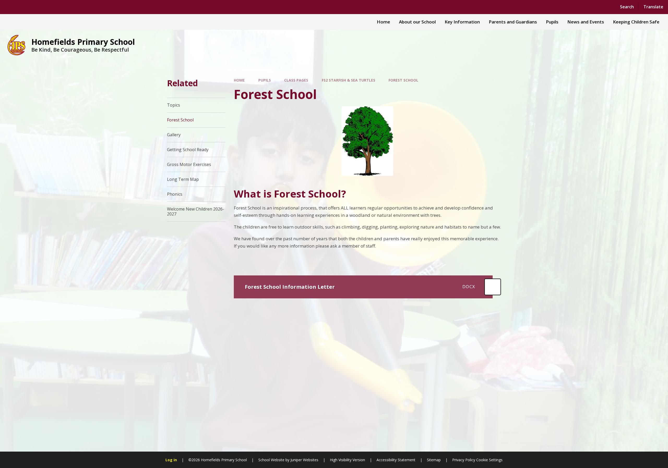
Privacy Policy (463, 459)
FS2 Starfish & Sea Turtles (348, 80)
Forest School (403, 80)
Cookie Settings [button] (489, 459)
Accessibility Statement (396, 459)
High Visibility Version (347, 459)
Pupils (264, 80)
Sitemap (434, 459)
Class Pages (296, 80)
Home (239, 80)
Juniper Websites (304, 459)
